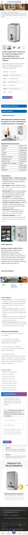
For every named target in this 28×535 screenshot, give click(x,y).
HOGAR (4, 12)
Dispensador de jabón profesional (9, 383)
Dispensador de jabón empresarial (9, 372)
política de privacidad (17, 529)
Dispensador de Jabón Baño (8, 374)
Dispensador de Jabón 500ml (8, 378)
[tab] (8, 115)
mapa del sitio (4, 529)
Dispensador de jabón (13, 12)
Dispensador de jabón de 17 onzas (9, 381)
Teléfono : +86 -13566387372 (11, 515)
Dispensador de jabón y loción (8, 376)
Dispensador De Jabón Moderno (8, 387)
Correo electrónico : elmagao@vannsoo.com (15, 518)
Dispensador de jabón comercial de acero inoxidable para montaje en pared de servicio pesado (14, 494)
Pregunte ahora (8, 97)
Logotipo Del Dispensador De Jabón (9, 390)
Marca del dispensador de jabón (9, 385)
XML (10, 529)
